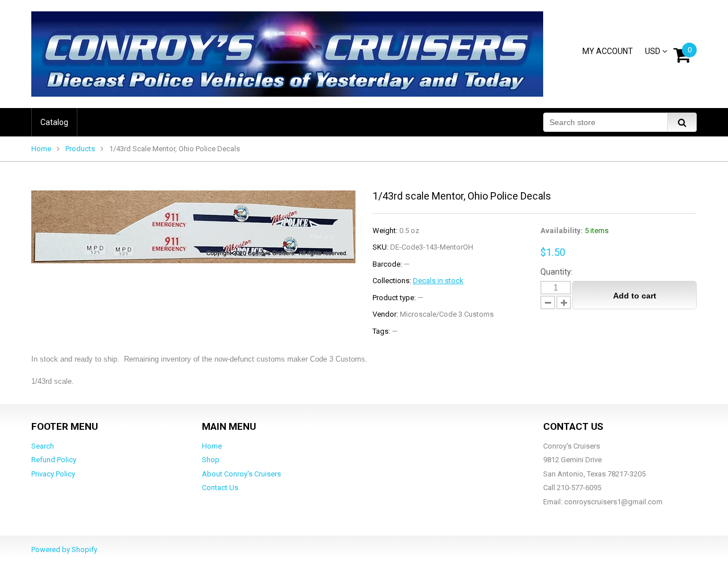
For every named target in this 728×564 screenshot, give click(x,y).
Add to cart (634, 295)
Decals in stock (438, 280)
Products (80, 148)
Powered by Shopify (64, 549)
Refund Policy (53, 459)
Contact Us (220, 487)
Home (41, 148)
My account (607, 51)
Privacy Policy (53, 474)
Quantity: (556, 271)
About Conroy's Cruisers (241, 474)
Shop (211, 459)
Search (42, 446)
